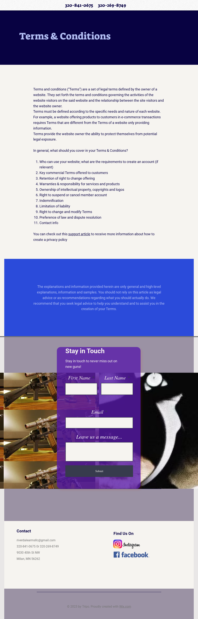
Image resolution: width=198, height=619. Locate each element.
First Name (79, 377)
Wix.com (125, 606)
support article (79, 234)
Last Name (115, 377)
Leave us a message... (99, 436)
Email (97, 411)
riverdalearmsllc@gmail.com (36, 540)
